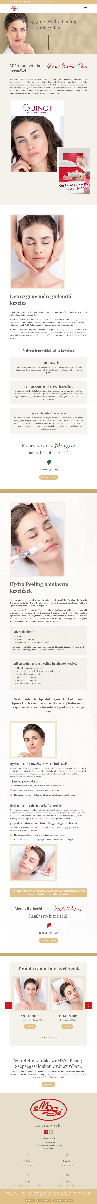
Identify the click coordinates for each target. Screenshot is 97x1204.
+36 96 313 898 (28, 1165)
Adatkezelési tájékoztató (62, 1200)
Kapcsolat (48, 1084)
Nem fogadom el (43, 1200)
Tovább (29, 1026)
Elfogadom (30, 1200)
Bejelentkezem (48, 477)
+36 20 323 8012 (66, 1165)
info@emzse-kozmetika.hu (67, 1185)
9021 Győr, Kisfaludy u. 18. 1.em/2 (28, 1185)
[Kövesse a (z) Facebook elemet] (46, 1132)
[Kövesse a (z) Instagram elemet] (51, 1132)
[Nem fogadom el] (94, 1196)
